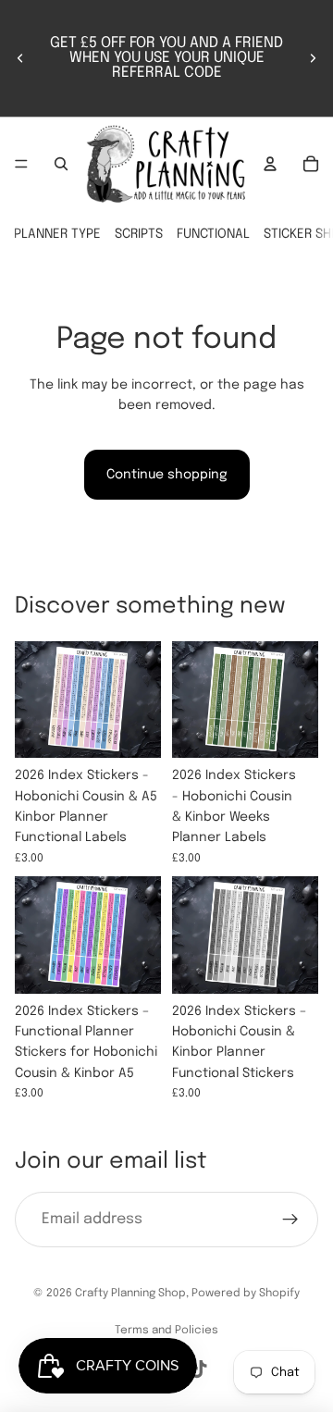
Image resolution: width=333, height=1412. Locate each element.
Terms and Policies (166, 1330)
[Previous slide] (20, 58)
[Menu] (21, 163)
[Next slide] (312, 58)
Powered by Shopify (245, 1293)
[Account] (270, 163)
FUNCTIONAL (213, 234)
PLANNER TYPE (57, 234)
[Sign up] (290, 1219)
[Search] (61, 163)
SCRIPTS (139, 234)
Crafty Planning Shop (130, 1293)
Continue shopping (167, 474)
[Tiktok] (199, 1369)
